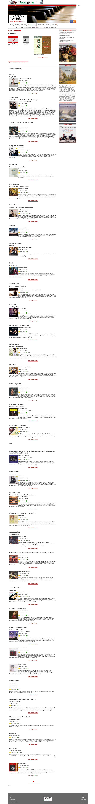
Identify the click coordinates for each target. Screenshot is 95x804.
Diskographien (35, 27)
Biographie (10, 62)
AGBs (11, 797)
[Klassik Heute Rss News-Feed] (74, 22)
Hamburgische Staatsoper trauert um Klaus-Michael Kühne (66, 41)
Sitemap (72, 5)
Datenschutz (12, 799)
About (11, 795)
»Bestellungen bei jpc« (42, 57)
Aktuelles (23, 24)
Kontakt (82, 797)
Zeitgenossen (52, 27)
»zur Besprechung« (33, 93)
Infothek (48, 24)
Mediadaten (83, 799)
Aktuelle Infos (19, 27)
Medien (17, 24)
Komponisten (32, 24)
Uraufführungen (44, 27)
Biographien (27, 27)
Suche (54, 24)
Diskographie (16, 62)
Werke (20, 62)
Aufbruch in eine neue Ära (64, 35)
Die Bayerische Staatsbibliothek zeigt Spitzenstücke (66, 38)
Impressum (83, 795)
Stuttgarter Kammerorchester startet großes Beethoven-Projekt (66, 33)
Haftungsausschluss (14, 801)
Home (11, 24)
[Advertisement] (25, 447)
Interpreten (41, 24)
